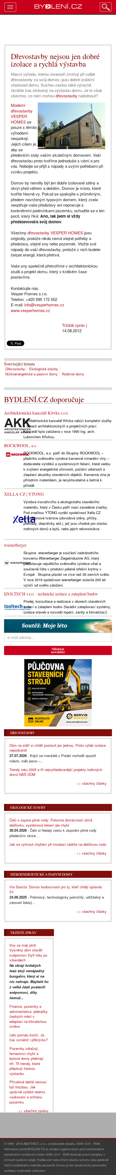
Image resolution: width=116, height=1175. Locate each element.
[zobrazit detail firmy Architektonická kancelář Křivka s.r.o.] (17, 425)
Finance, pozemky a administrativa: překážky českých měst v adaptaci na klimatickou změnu (28, 1016)
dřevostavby (66, 95)
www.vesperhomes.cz (30, 310)
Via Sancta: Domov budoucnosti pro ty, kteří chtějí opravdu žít (55, 889)
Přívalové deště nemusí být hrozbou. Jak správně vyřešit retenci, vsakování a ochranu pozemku (28, 1091)
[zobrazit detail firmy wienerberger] (17, 562)
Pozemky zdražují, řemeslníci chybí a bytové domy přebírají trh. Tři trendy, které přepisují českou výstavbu (26, 1061)
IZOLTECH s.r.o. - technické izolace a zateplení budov (51, 594)
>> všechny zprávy (33, 1110)
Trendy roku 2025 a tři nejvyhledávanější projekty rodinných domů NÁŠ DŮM (55, 772)
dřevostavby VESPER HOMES (55, 232)
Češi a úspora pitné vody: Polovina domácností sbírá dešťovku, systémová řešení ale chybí (50, 822)
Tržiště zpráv (73, 325)
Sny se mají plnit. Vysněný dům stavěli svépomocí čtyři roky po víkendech (28, 953)
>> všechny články (92, 783)
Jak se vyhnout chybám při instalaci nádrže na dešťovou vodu (57, 844)
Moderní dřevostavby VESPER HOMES (22, 113)
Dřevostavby (15, 368)
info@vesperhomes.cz (44, 304)
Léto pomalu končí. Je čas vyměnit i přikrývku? (28, 1037)
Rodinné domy (73, 373)
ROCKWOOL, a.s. (20, 445)
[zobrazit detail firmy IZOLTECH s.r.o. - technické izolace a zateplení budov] (17, 606)
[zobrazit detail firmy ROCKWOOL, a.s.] (17, 454)
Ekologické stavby (43, 368)
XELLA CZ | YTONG (24, 494)
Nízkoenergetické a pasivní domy (31, 373)
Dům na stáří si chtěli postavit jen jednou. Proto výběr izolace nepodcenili (57, 748)
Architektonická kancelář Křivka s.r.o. (36, 413)
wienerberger (15, 545)
